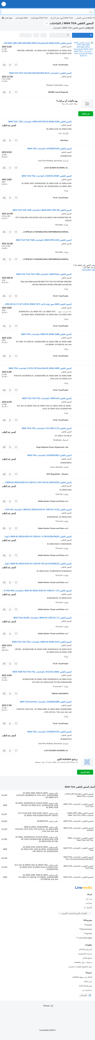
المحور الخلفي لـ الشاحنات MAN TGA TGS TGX (78, 867)
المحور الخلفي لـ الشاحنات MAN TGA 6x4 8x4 (78, 829)
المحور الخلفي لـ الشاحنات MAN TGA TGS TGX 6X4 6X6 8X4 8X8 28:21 (40, 73)
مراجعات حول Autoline (83, 962)
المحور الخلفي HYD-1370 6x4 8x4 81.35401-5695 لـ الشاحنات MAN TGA (40, 368)
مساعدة (89, 903)
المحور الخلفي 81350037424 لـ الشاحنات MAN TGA (49, 149)
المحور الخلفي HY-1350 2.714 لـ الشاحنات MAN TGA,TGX (46, 428)
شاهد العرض (85, 772)
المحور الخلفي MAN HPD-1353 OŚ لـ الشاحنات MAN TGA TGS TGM (42, 210)
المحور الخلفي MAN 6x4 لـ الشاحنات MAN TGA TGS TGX (46, 398)
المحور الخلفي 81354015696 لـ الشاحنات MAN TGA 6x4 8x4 (45, 702)
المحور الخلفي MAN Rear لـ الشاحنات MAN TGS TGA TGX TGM (43, 274)
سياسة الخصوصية (85, 954)
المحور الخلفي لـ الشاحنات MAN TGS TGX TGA (78, 805)
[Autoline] (2, 17)
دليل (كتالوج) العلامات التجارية (80, 967)
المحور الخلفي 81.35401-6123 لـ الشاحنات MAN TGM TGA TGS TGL (42, 672)
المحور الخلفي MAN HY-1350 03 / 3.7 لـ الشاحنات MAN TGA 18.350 (42, 618)
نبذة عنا (89, 899)
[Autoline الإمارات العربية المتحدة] (79, 4)
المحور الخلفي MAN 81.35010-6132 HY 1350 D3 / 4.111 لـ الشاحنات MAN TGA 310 (35, 509)
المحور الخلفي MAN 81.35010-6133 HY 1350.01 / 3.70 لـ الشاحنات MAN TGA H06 (36, 591)
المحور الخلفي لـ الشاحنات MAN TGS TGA (78, 849)
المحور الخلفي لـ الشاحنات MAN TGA (78, 821)
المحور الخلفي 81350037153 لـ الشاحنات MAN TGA (49, 732)
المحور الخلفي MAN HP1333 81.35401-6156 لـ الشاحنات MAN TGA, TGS (39, 122)
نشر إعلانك (86, 114)
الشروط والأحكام (85, 949)
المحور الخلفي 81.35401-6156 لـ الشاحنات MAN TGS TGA (46, 176)
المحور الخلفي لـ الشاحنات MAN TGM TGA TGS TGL (80, 839)
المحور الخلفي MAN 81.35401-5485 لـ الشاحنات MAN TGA (46, 334)
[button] (3, 4)
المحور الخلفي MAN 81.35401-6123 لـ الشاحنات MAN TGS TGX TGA (41, 642)
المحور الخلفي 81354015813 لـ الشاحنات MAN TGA (49, 455)
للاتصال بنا (88, 907)
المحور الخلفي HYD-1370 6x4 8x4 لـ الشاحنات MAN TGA (78, 795)
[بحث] (3, 11)
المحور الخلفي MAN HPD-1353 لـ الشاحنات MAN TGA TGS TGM (43, 240)
